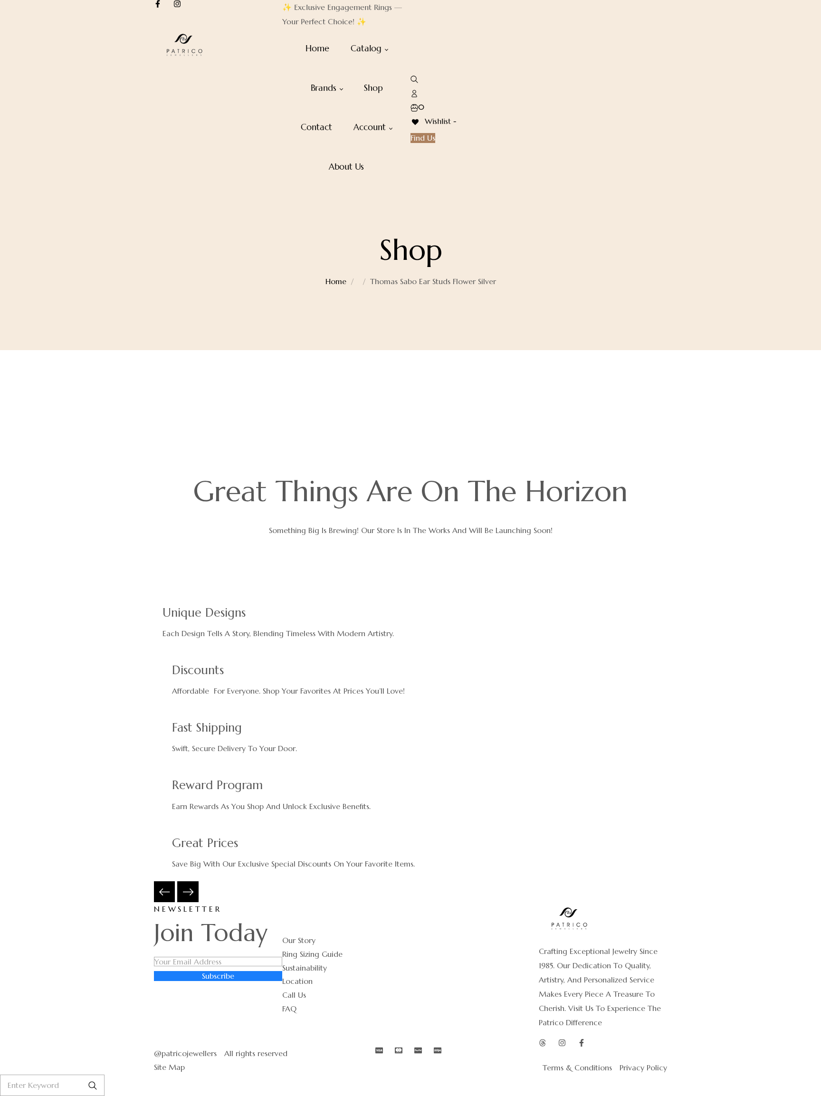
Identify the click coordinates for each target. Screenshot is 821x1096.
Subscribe (218, 976)
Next (187, 891)
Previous (164, 891)
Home (335, 281)
